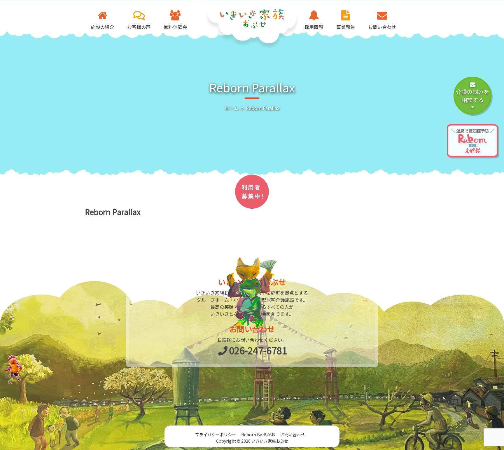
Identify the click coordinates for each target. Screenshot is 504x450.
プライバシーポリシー (215, 434)
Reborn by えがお (258, 434)
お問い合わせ (292, 434)
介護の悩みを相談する (472, 96)
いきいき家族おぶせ (269, 441)
